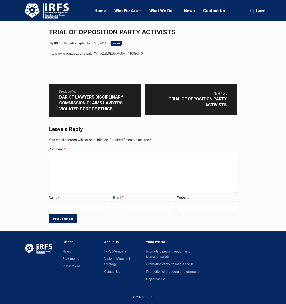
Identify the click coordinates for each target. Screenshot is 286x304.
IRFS (57, 43)
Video (116, 43)
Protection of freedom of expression (173, 272)
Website (183, 198)
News (66, 251)
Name (54, 198)
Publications (71, 266)
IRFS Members (115, 251)
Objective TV (155, 279)
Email (118, 198)
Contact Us (112, 272)
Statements (70, 259)
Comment (57, 149)
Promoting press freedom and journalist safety (168, 254)
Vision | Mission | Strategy (117, 261)
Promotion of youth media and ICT (171, 264)
